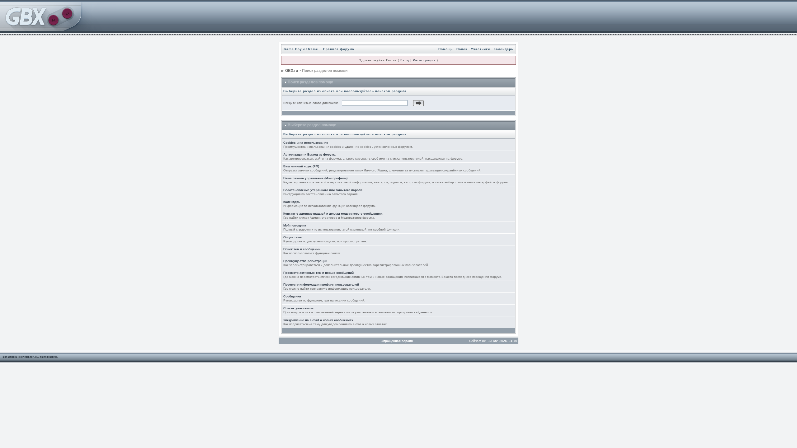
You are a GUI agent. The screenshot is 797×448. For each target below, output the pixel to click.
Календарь (503, 49)
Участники (480, 49)
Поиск (461, 49)
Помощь (445, 49)
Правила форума (338, 49)
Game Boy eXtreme (301, 49)
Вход (404, 60)
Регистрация (424, 60)
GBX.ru (291, 70)
